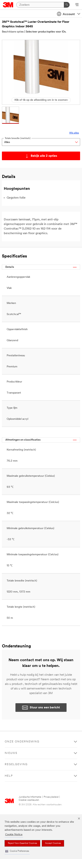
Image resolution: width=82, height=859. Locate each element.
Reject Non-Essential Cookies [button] (22, 843)
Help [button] (9, 776)
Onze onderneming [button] (22, 741)
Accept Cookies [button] (53, 843)
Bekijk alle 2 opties (44, 156)
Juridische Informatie (30, 797)
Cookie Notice (14, 834)
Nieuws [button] (11, 753)
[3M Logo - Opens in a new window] (8, 5)
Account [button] (69, 14)
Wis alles (74, 133)
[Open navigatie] (77, 4)
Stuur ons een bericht (45, 707)
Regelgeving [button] (16, 764)
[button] (17, 851)
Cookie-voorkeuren (29, 800)
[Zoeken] (67, 5)
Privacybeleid (51, 797)
